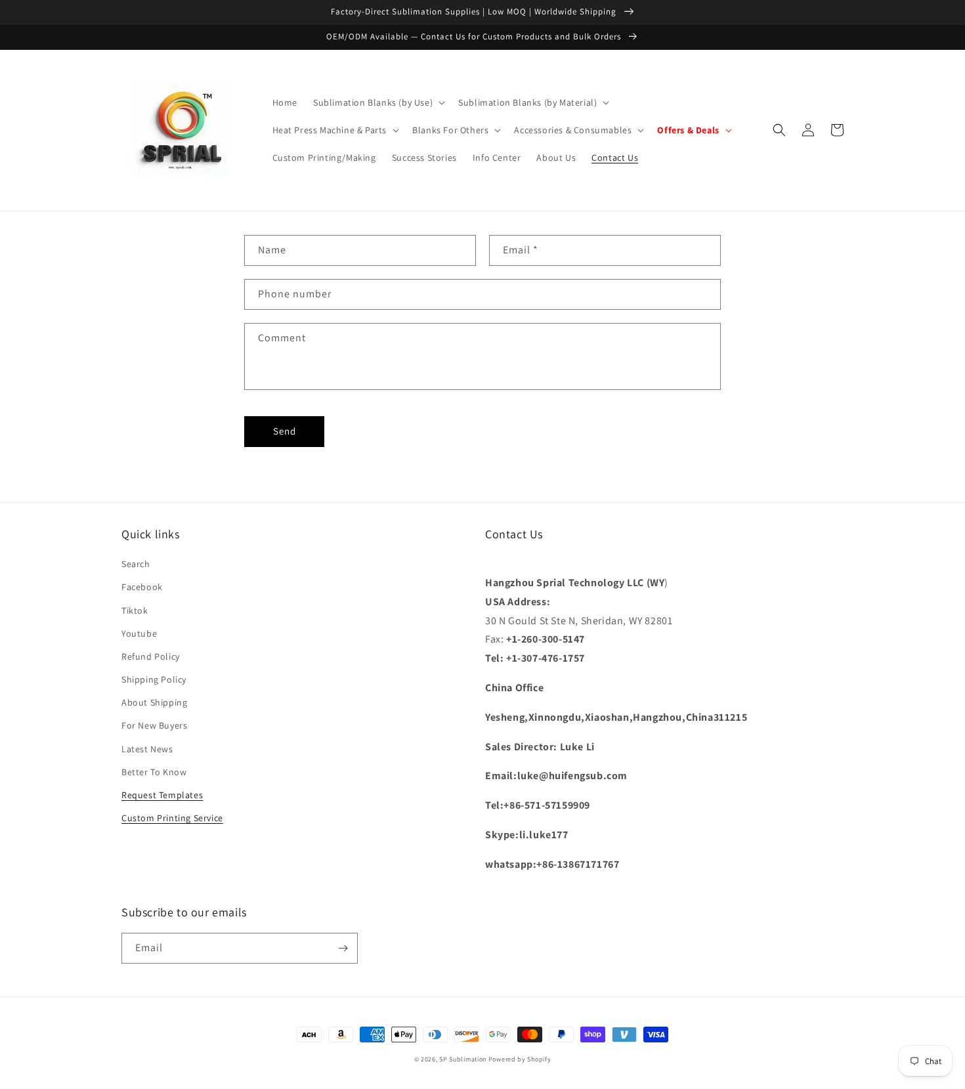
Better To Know (153, 772)
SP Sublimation (462, 1059)
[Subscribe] (342, 948)
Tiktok (134, 610)
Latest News (147, 749)
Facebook (142, 587)
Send (284, 431)
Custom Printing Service (172, 818)
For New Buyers (154, 725)
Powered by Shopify (519, 1059)
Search (135, 564)
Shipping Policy (153, 679)
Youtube (139, 633)
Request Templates (162, 795)
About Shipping (154, 702)
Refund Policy (150, 656)
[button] (377, 102)
